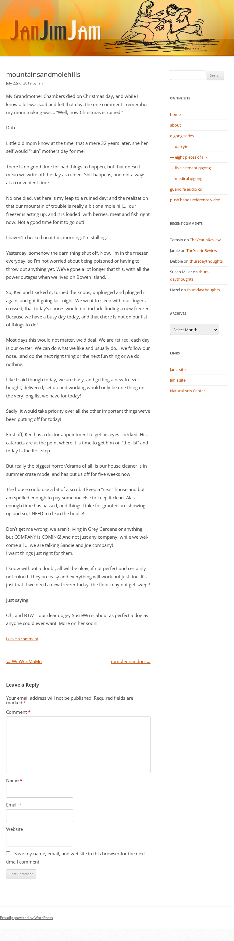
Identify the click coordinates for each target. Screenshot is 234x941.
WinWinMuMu (24, 661)
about (175, 125)
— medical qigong (186, 178)
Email (13, 805)
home (175, 114)
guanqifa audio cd (186, 189)
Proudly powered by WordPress (26, 917)
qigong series (182, 135)
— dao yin (179, 146)
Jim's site (178, 380)
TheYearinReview (205, 239)
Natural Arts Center (187, 390)
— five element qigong (190, 168)
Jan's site (178, 369)
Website (14, 829)
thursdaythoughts (206, 261)
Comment (18, 712)
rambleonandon (131, 661)
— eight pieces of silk (188, 157)
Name (14, 780)
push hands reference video (195, 200)
